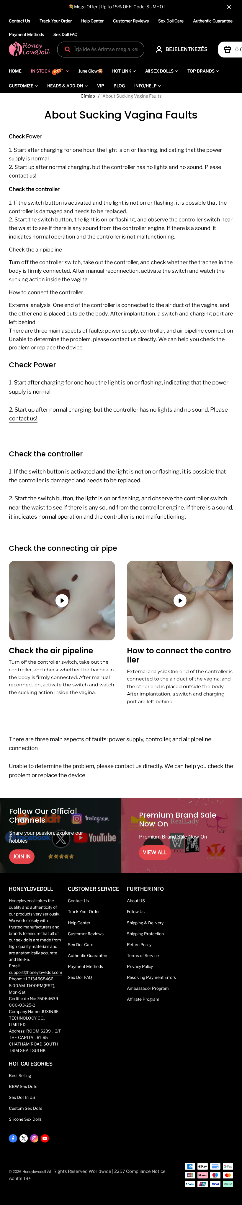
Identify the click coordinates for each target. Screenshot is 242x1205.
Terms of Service (143, 955)
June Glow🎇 (91, 70)
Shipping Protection (145, 933)
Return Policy (139, 944)
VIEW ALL (155, 852)
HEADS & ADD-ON (65, 85)
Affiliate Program (143, 999)
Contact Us (19, 20)
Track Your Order (56, 20)
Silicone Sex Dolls (25, 1119)
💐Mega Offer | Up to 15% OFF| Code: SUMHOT (117, 6)
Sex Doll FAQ (65, 34)
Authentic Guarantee (213, 20)
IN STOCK (40, 70)
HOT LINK (121, 70)
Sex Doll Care (171, 20)
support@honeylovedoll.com (35, 972)
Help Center (92, 20)
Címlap (88, 96)
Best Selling (20, 1075)
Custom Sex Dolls (25, 1108)
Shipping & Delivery (145, 922)
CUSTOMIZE (21, 85)
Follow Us (136, 911)
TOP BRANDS (201, 70)
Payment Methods (26, 34)
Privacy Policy (140, 966)
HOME (15, 70)
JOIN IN (22, 856)
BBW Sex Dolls (23, 1086)
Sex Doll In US (22, 1097)
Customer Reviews (131, 20)
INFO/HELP (145, 85)
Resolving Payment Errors (151, 977)
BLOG (119, 85)
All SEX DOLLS (159, 70)
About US (136, 900)
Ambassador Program (148, 988)
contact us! (23, 418)
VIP (100, 85)
